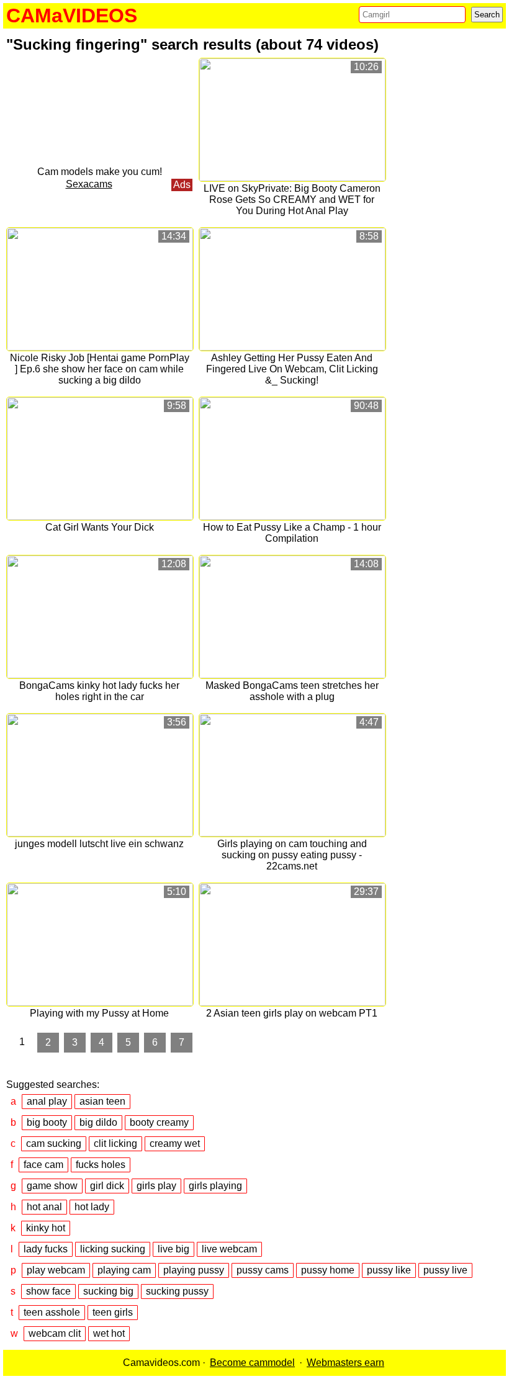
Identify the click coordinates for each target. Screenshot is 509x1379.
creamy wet (175, 1143)
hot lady (91, 1207)
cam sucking (53, 1143)
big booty (47, 1122)
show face (48, 1291)
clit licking (115, 1143)
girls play (156, 1185)
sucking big (108, 1291)
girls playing (215, 1185)
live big (173, 1249)
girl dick (107, 1185)
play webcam (56, 1270)
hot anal (44, 1207)
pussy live (445, 1270)
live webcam (229, 1249)
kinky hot (45, 1228)
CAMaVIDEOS (71, 15)
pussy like (389, 1270)
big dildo (98, 1122)
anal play (47, 1101)
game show (52, 1185)
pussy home (327, 1270)
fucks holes (100, 1164)
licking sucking (112, 1249)
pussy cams (262, 1270)
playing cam (124, 1270)
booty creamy (159, 1122)
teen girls (112, 1312)
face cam (43, 1164)
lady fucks (46, 1249)
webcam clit (55, 1333)
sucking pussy (177, 1291)
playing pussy (193, 1270)
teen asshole (52, 1312)
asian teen (102, 1101)
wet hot (109, 1333)
